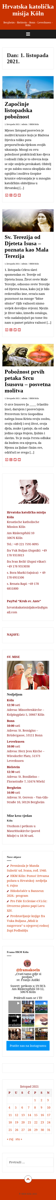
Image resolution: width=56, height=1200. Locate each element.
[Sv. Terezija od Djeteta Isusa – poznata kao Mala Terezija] (30, 225)
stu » (19, 1139)
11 (10, 1115)
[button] (14, 1007)
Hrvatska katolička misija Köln (28, 10)
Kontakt (43, 1187)
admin (24, 124)
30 (42, 1130)
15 (35, 1115)
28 (29, 1130)
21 (29, 1122)
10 (48, 1107)
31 (48, 1130)
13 (23, 1115)
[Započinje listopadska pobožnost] (30, 92)
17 (48, 1115)
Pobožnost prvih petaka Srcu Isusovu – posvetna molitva (28, 381)
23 (42, 1122)
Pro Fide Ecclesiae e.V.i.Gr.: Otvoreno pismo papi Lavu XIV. (27, 906)
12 (16, 1115)
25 (10, 1130)
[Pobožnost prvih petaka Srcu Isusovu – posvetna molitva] (30, 360)
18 (10, 1122)
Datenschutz (30, 1187)
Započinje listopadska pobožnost (18, 110)
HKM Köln (34, 124)
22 (35, 1122)
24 (48, 1122)
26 (16, 1130)
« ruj (10, 1139)
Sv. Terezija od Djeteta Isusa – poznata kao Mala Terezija (26, 246)
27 (23, 1130)
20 (23, 1122)
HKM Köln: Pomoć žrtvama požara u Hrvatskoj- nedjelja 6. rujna (28, 880)
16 (42, 1115)
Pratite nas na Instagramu (28, 1046)
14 (29, 1115)
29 (35, 1130)
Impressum (15, 1187)
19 (16, 1122)
